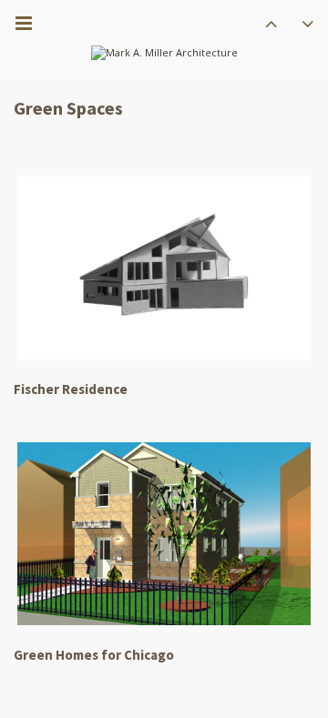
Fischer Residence (71, 389)
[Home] (164, 53)
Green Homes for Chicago (94, 654)
